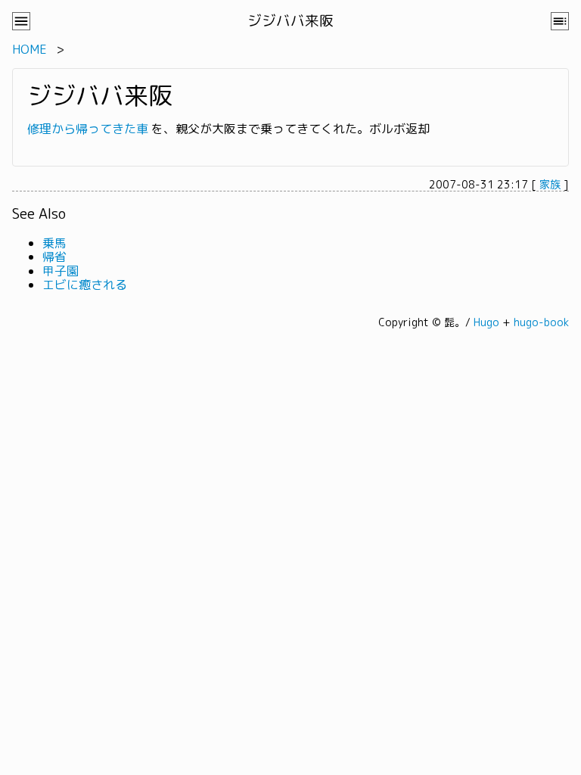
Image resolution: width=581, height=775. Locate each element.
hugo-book (541, 322)
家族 (550, 184)
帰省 (54, 256)
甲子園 (60, 271)
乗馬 (54, 243)
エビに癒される (84, 284)
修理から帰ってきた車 (87, 128)
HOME (29, 49)
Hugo (486, 322)
